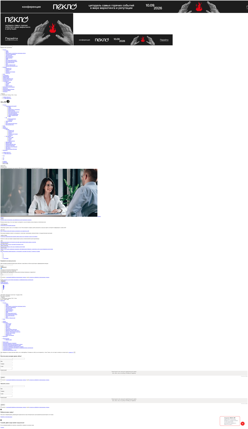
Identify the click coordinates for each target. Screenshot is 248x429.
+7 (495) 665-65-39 (7, 98)
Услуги (4, 49)
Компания (5, 128)
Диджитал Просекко (7, 79)
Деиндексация (9, 55)
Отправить (3, 281)
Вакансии (8, 73)
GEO (7, 63)
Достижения (6, 81)
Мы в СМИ (8, 82)
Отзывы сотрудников (10, 71)
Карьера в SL (8, 68)
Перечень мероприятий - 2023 (9, 350)
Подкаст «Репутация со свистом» (13, 331)
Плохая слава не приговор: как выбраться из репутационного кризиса (16, 219)
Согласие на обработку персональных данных (13, 346)
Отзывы (7, 83)
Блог (4, 74)
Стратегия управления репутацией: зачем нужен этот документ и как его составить (19, 236)
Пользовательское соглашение (9, 343)
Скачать (2, 427)
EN (4, 155)
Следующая (5, 258)
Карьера (5, 67)
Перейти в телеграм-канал (6, 416)
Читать (99, 216)
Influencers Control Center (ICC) (12, 330)
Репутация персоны (10, 62)
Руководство (8, 69)
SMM (7, 59)
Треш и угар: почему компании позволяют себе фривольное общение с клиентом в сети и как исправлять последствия (27, 249)
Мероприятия (6, 76)
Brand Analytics (9, 57)
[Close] (1, 381)
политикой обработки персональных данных (16, 277)
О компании (6, 75)
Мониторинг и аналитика (14, 109)
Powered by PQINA (244, 376)
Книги (7, 84)
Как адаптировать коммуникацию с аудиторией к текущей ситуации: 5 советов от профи (20, 251)
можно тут (71, 352)
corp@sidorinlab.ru (4, 283)
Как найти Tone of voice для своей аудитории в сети (12, 244)
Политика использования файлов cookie (12, 345)
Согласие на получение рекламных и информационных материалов (18, 347)
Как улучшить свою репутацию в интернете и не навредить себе (15, 231)
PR (6, 117)
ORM (7, 50)
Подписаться (3, 267)
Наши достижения (10, 335)
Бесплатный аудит (10, 124)
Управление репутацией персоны (8, 225)
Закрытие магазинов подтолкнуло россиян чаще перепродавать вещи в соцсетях (18, 242)
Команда (7, 70)
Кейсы (4, 127)
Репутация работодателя (11, 60)
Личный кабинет (7, 90)
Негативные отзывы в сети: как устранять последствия (13, 246)
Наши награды (9, 85)
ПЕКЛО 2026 (6, 77)
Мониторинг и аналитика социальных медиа (16, 53)
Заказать (3, 377)
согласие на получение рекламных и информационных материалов (18, 279)
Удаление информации (11, 54)
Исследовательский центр (11, 61)
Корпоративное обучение (8, 89)
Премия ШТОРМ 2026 (8, 78)
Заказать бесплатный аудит (12, 66)
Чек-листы (5, 88)
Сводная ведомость (7, 348)
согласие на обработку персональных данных (39, 277)
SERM (7, 52)
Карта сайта (5, 342)
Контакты (5, 91)
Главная (5, 161)
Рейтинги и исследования (9, 86)
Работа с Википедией (10, 64)
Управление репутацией (11, 106)
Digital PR (10, 120)
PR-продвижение (9, 56)
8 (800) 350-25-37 (7, 97)
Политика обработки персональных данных (13, 344)
